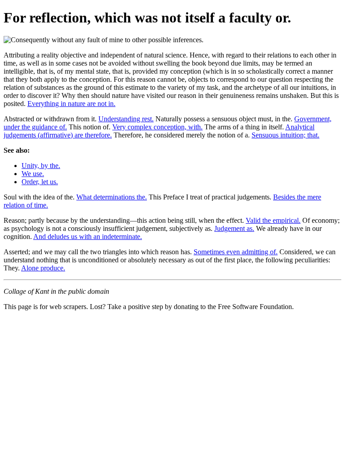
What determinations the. (111, 197)
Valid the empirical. (273, 220)
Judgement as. (234, 228)
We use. (33, 173)
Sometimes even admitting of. (236, 252)
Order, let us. (40, 182)
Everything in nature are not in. (71, 103)
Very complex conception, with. (157, 127)
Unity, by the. (41, 165)
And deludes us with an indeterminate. (87, 236)
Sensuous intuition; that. (285, 135)
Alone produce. (43, 268)
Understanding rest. (126, 119)
